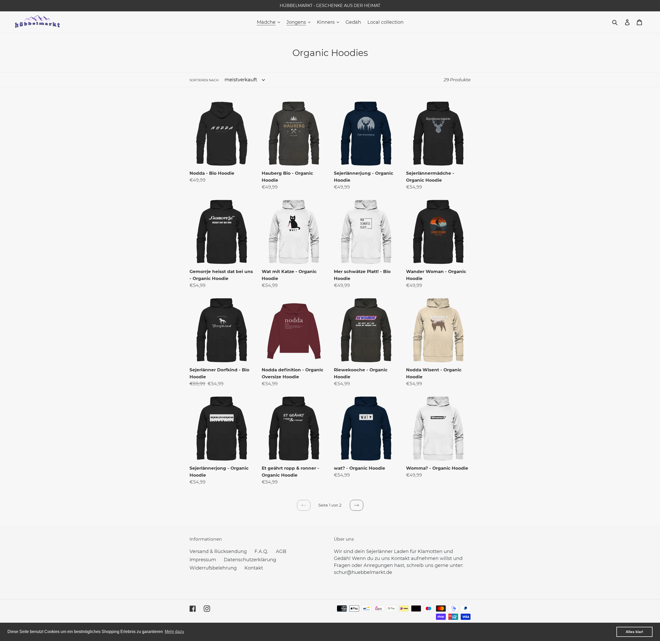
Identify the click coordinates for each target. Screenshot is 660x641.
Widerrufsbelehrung (213, 568)
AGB (281, 551)
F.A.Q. (261, 551)
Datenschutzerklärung (250, 560)
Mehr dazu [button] (174, 631)
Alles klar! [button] (634, 632)
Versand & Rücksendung (218, 551)
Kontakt (253, 568)
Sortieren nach (204, 80)
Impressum (202, 560)
